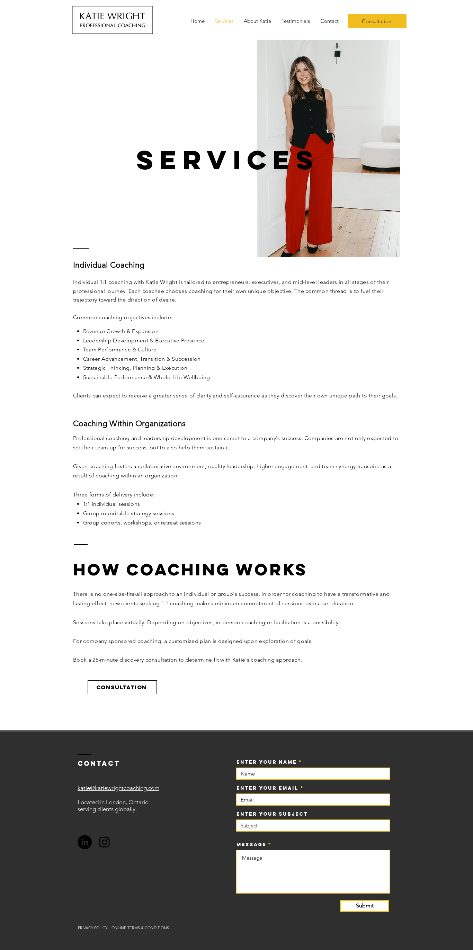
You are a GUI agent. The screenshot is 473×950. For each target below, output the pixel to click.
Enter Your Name (267, 762)
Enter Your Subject (272, 814)
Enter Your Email (267, 788)
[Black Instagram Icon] (104, 842)
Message (251, 845)
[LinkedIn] (85, 842)
